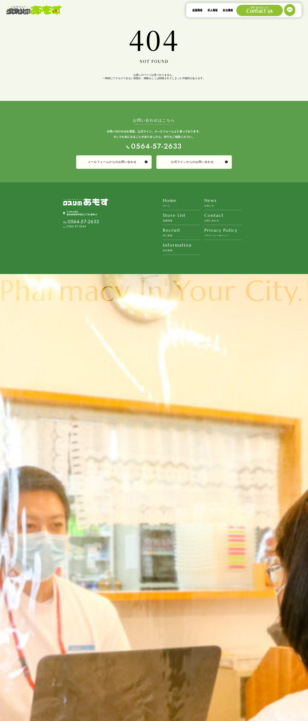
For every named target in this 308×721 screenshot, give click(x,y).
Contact (214, 215)
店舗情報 (197, 9)
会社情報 (228, 9)
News (210, 200)
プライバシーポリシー (216, 235)
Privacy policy (221, 230)
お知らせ (209, 206)
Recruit (171, 230)
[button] (114, 162)
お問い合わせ (211, 220)
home (170, 200)
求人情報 (213, 9)
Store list (174, 215)
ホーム (166, 206)
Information (177, 245)
